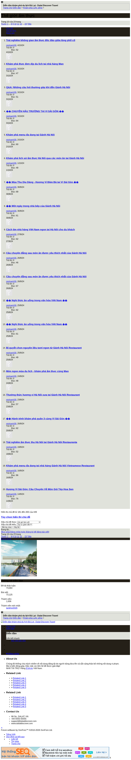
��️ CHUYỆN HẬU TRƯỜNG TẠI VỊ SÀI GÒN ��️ (35, 111)
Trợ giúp (15, 741)
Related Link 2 (19, 680)
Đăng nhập (6, 539)
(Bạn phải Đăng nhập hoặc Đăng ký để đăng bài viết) (25, 532)
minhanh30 (11, 45)
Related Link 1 (19, 678)
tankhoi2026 (11, 608)
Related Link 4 (19, 685)
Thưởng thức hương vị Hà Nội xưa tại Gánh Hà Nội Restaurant (43, 394)
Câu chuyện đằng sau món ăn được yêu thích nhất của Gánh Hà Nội (46, 253)
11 (18, 24)
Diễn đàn (10, 628)
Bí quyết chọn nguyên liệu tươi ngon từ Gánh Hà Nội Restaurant (44, 347)
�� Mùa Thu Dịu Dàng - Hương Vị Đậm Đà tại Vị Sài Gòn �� (42, 182)
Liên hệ (14, 739)
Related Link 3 (19, 683)
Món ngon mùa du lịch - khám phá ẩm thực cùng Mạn (37, 371)
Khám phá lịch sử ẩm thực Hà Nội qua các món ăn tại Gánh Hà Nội (45, 158)
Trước (4, 24)
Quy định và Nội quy (15, 737)
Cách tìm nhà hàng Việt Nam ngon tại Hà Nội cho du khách (40, 229)
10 (15, 24)
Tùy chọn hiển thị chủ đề (15, 517)
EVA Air (29, 668)
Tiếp (29, 24)
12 (21, 24)
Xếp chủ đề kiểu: (8, 524)
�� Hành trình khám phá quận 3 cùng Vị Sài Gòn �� (38, 418)
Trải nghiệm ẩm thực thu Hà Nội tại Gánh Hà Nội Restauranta (41, 442)
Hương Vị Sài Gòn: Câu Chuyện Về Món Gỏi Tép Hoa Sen (39, 489)
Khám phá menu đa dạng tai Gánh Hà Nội (30, 134)
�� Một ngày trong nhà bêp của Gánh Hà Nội (33, 206)
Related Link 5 (19, 687)
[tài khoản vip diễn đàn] (55, 758)
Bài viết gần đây (18, 641)
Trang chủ (10, 626)
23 (26, 24)
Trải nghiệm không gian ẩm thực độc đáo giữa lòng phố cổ (40, 40)
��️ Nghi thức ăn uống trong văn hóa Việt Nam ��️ (36, 300)
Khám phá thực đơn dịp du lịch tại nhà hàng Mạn (35, 64)
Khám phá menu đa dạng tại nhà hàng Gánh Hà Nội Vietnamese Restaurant (50, 465)
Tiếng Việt (10, 734)
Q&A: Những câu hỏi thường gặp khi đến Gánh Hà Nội (38, 87)
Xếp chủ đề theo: (8, 522)
